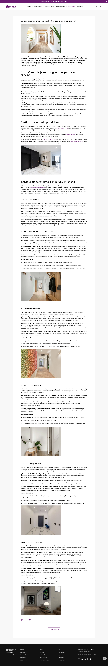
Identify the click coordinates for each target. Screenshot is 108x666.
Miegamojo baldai (49, 6)
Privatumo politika (44, 660)
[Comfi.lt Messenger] (87, 659)
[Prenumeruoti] (95, 655)
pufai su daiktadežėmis (77, 141)
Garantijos (61, 657)
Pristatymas (62, 652)
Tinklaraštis (42, 655)
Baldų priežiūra (62, 660)
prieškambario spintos (62, 133)
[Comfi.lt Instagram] (79, 659)
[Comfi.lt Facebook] (82, 659)
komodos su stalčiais (50, 139)
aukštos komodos (70, 134)
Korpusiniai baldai (60, 6)
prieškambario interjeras (37, 188)
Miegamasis (23, 657)
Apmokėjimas (62, 655)
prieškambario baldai (62, 128)
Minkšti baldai (23, 652)
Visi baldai (28, 6)
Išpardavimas (71, 6)
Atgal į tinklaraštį (55, 629)
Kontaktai (42, 649)
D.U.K (60, 649)
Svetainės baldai (38, 6)
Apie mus (79, 6)
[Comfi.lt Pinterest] (90, 659)
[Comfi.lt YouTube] (85, 659)
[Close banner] (106, 2)
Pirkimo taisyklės (44, 657)
